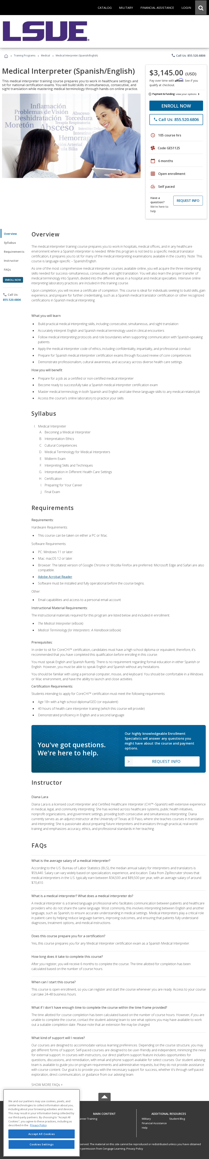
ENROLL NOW (176, 106)
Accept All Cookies (41, 1134)
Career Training (87, 1119)
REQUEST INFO (188, 200)
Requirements (14, 252)
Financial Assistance (154, 1123)
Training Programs (24, 55)
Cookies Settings (42, 1144)
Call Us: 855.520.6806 (188, 55)
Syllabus (10, 243)
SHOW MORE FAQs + (47, 1084)
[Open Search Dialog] (201, 7)
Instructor (11, 261)
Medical (45, 55)
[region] (41, 1123)
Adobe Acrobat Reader (55, 577)
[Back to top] (104, 1113)
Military (146, 1119)
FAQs (7, 269)
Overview (10, 234)
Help (145, 1127)
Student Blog (177, 1119)
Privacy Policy (134, 1148)
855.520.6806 (12, 300)
